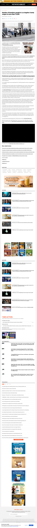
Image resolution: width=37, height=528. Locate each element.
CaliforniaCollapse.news (28, 118)
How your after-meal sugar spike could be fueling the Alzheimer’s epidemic (12, 422)
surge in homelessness (7, 89)
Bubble (9, 169)
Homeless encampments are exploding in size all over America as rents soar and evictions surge (17, 153)
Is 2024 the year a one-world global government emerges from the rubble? (22, 292)
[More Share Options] (16, 18)
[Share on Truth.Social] (12, 18)
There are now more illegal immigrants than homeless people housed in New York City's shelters (17, 148)
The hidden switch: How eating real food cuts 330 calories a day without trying (12, 403)
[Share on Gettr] (14, 18)
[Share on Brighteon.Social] (3, 18)
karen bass (16, 21)
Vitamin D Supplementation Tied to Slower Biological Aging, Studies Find (11, 399)
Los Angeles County (24, 21)
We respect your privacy (18, 516)
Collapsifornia (29, 169)
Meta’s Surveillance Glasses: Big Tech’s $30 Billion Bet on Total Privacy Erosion (12, 435)
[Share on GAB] (11, 18)
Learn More (26, 525)
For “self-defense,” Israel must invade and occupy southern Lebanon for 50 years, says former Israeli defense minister (22, 215)
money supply (28, 21)
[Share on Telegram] (9, 18)
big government (5, 169)
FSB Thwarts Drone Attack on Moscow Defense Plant (9, 388)
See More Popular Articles (18, 439)
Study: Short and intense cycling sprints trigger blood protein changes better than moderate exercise (15, 437)
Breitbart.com (4, 159)
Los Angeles (19, 21)
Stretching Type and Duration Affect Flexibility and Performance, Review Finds (12, 418)
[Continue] (27, 514)
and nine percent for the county (8, 45)
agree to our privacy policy (14, 526)
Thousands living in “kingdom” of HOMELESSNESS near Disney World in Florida (14, 155)
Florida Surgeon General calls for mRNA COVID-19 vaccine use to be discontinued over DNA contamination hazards (21, 193)
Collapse (5, 10)
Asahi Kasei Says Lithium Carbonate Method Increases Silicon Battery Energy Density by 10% (14, 420)
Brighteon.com (22, 143)
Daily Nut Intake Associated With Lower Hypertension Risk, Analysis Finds (11, 429)
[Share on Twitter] (7, 18)
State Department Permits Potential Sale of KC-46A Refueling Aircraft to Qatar (12, 433)
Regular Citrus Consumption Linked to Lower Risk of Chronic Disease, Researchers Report (13, 390)
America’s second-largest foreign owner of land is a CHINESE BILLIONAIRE (22, 307)
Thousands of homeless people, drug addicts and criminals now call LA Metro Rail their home (16, 150)
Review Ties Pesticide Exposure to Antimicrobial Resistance (10, 416)
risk (30, 172)
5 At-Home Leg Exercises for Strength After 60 (8, 431)
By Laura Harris (4, 16)
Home (3, 10)
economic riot (4, 21)
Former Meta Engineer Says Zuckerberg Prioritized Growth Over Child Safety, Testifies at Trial (14, 386)
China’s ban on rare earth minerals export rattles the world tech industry (22, 222)
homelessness (13, 21)
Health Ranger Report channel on (14, 143)
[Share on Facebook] (5, 18)
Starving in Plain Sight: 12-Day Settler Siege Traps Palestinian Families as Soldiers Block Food (14, 414)
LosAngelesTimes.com (5, 161)
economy (7, 21)
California (13, 169)
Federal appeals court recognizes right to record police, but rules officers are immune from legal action (15, 405)
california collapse (19, 169)
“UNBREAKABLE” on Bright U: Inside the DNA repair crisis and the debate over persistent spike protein (15, 397)
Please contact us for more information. (7, 329)
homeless (9, 21)
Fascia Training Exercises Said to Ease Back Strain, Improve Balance (11, 401)
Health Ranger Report (5, 341)
